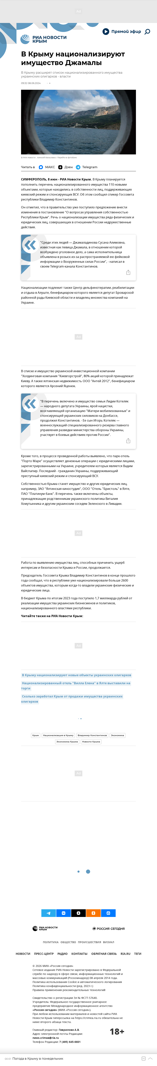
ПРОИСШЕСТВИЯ (89, 942)
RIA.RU (125, 954)
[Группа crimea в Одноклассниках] (93, 913)
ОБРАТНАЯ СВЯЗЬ (104, 954)
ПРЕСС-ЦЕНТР (44, 954)
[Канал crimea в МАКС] (108, 913)
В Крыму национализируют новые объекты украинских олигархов (76, 675)
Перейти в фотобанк (67, 157)
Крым (35, 735)
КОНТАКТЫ (79, 954)
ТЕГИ (137, 954)
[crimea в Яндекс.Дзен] (78, 913)
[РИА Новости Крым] (43, 39)
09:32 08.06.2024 (31, 83)
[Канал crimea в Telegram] (48, 913)
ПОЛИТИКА (51, 942)
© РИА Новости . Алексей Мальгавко (38, 157)
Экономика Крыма (67, 741)
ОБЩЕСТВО (68, 942)
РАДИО (62, 954)
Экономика (117, 735)
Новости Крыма (91, 741)
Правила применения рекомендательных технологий (69, 990)
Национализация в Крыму (58, 735)
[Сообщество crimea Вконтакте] (63, 913)
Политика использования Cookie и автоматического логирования (77, 982)
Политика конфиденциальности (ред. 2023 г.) (63, 986)
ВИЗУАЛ (108, 942)
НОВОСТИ (23, 954)
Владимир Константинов (92, 735)
